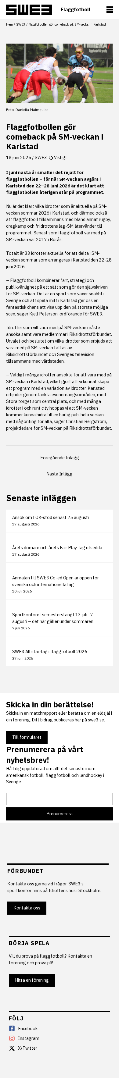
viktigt (60, 157)
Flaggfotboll (75, 9)
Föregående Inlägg (59, 458)
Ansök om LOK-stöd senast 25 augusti (50, 517)
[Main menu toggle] (110, 9)
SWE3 (41, 157)
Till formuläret (26, 737)
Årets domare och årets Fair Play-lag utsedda (57, 547)
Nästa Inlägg (59, 474)
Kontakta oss (26, 908)
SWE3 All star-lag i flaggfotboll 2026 (49, 651)
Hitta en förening (32, 980)
